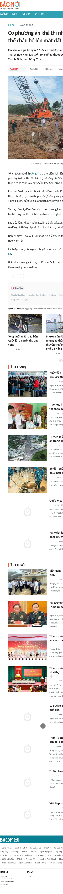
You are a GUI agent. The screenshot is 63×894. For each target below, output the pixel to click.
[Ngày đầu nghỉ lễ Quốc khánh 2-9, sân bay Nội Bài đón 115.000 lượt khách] (27, 384)
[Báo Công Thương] (53, 580)
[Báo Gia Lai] (54, 612)
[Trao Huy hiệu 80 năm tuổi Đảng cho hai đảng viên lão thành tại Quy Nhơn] (27, 416)
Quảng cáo (4, 884)
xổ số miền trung (9, 863)
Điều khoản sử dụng (7, 879)
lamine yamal (29, 855)
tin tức (52, 863)
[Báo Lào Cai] (51, 746)
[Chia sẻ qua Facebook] (10, 276)
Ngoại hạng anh (46, 852)
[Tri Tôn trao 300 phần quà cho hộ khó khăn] (27, 782)
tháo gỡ (47, 848)
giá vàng (14, 852)
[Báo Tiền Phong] (11, 349)
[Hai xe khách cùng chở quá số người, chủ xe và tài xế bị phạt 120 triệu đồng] (27, 544)
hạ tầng (5, 852)
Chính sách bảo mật (7, 882)
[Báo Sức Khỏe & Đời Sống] (52, 478)
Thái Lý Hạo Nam (18, 295)
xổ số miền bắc (8, 859)
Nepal (41, 859)
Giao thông (26, 25)
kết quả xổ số (35, 848)
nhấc (44, 295)
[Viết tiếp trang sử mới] (27, 814)
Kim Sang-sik (15, 855)
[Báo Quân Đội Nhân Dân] (53, 381)
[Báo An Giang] (51, 776)
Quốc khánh (51, 859)
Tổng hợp (30, 876)
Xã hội (11, 25)
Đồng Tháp (36, 173)
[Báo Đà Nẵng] (50, 353)
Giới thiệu (3, 876)
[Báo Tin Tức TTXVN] (51, 414)
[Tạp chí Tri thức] (51, 505)
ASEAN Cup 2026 (44, 855)
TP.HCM (20, 859)
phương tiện (31, 859)
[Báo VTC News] (53, 542)
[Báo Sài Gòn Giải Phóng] (15, 69)
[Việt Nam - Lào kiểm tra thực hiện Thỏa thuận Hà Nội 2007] (27, 582)
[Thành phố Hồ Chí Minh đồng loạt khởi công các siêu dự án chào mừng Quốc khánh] (27, 647)
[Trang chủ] (10, 5)
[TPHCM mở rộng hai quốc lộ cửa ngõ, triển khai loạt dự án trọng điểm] (27, 448)
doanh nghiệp (40, 863)
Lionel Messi (7, 848)
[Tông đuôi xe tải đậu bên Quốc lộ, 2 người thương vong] (25, 323)
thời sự (33, 852)
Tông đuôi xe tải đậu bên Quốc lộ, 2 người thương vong (23, 340)
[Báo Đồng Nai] (52, 681)
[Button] (23, 69)
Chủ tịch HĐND (21, 848)
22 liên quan (48, 69)
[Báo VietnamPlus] (53, 645)
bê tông (52, 295)
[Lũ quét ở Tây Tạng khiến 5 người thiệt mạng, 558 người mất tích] (27, 717)
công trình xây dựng (19, 300)
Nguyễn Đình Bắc (25, 863)
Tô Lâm (4, 855)
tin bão (24, 852)
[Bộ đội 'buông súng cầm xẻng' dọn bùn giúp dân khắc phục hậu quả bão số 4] (27, 480)
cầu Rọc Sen (34, 295)
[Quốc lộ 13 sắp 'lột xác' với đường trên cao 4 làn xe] (27, 512)
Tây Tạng (58, 852)
